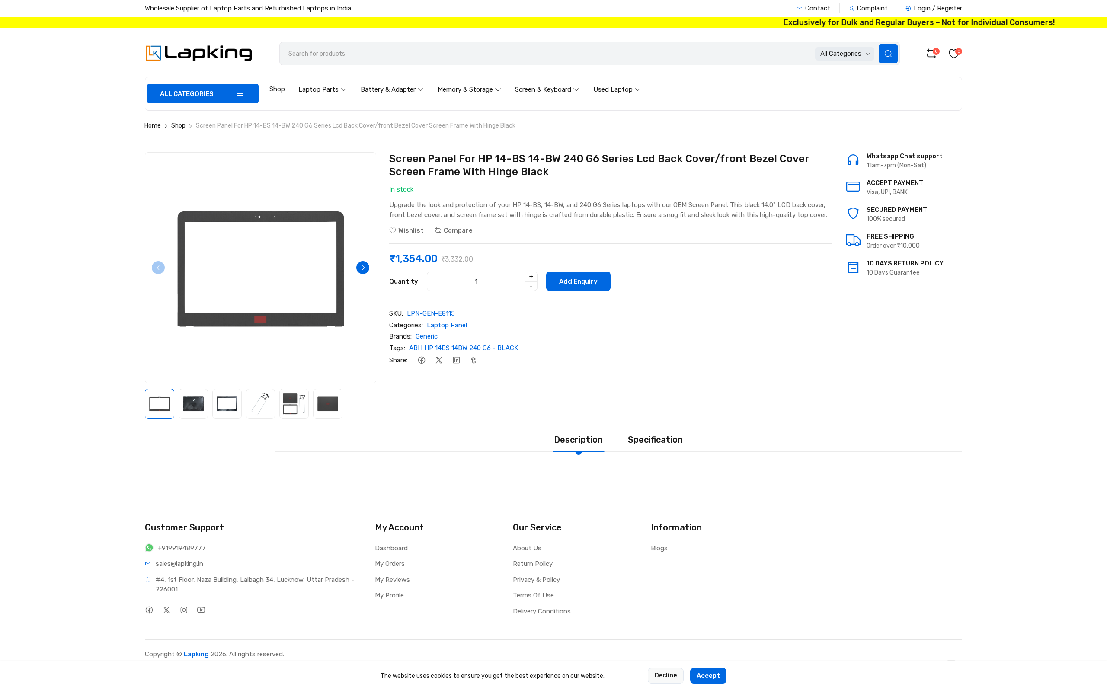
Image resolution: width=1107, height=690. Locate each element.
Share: (398, 360)
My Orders (390, 564)
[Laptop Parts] (322, 81)
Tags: (397, 348)
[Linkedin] (456, 359)
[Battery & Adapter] (392, 81)
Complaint (872, 8)
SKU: (396, 313)
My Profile (389, 595)
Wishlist (411, 230)
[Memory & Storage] (469, 81)
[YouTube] (200, 610)
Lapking (196, 654)
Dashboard (391, 548)
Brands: (400, 336)
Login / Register (938, 8)
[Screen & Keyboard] (547, 81)
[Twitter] (438, 359)
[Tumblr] (473, 359)
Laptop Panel (447, 325)
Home (152, 125)
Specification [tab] (655, 439)
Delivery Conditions (542, 611)
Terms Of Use (533, 595)
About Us (527, 548)
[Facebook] (421, 359)
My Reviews (392, 580)
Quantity (403, 281)
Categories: (406, 325)
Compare (458, 230)
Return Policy (533, 564)
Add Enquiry (578, 281)
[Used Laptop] (617, 81)
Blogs (659, 548)
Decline (666, 675)
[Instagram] (183, 610)
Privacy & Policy (536, 580)
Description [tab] (578, 439)
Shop (277, 89)
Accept (708, 676)
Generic (427, 336)
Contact (817, 8)
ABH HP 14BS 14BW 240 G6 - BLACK (463, 348)
